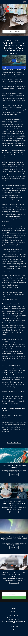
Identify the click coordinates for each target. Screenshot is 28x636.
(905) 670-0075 (15, 619)
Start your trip (14, 597)
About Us (14, 608)
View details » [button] (14, 474)
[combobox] (14, 594)
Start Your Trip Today (14, 443)
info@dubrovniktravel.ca (14, 618)
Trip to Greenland (14, 31)
